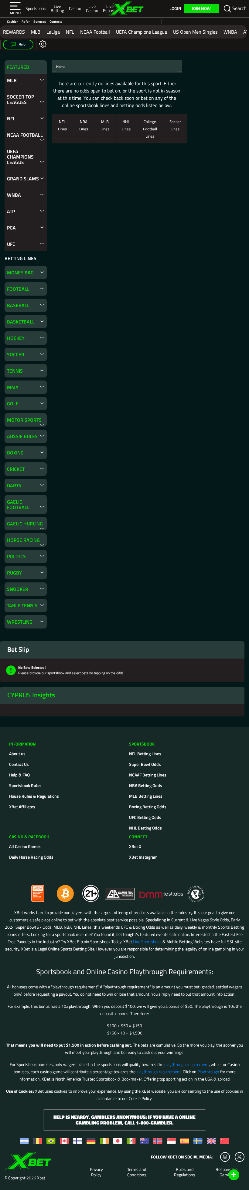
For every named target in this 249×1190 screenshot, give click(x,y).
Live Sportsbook (147, 941)
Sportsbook (36, 8)
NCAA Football (95, 31)
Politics (16, 556)
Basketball (21, 321)
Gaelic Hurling (25, 523)
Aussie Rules (22, 436)
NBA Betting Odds (145, 785)
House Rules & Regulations (34, 796)
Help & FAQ (19, 775)
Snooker (17, 589)
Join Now (201, 8)
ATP (11, 211)
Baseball (18, 305)
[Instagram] (225, 1157)
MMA (13, 387)
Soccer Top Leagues (20, 99)
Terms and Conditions (136, 1172)
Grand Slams (23, 178)
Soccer (15, 354)
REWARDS (14, 31)
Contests (55, 21)
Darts (14, 485)
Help (22, 44)
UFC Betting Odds (145, 817)
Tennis (15, 370)
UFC (11, 244)
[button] (15, 8)
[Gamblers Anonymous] (120, 891)
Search (239, 8)
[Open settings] (41, 44)
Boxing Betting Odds (147, 806)
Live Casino (92, 8)
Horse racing (23, 540)
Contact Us (19, 764)
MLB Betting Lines (145, 796)
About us (17, 753)
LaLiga (53, 31)
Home (60, 66)
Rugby (14, 572)
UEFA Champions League (141, 31)
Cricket (16, 469)
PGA (11, 227)
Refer (26, 21)
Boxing (15, 452)
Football (18, 289)
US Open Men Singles (195, 31)
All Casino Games (25, 846)
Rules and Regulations (184, 1172)
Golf (12, 403)
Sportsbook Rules (25, 785)
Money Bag (20, 272)
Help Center (227, 1175)
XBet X (135, 846)
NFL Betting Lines (145, 753)
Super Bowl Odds (145, 764)
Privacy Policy (96, 1172)
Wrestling (19, 621)
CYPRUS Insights (31, 695)
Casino (75, 8)
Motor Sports (24, 420)
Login (175, 8)
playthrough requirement (186, 1064)
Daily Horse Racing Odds (31, 857)
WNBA (230, 31)
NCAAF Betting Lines (147, 775)
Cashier (12, 21)
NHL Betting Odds (145, 828)
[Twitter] (239, 1157)
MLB (35, 31)
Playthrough (208, 1071)
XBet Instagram (143, 857)
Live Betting (57, 8)
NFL (70, 31)
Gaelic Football (18, 504)
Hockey (16, 338)
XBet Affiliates (22, 806)
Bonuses (39, 21)
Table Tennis (22, 605)
